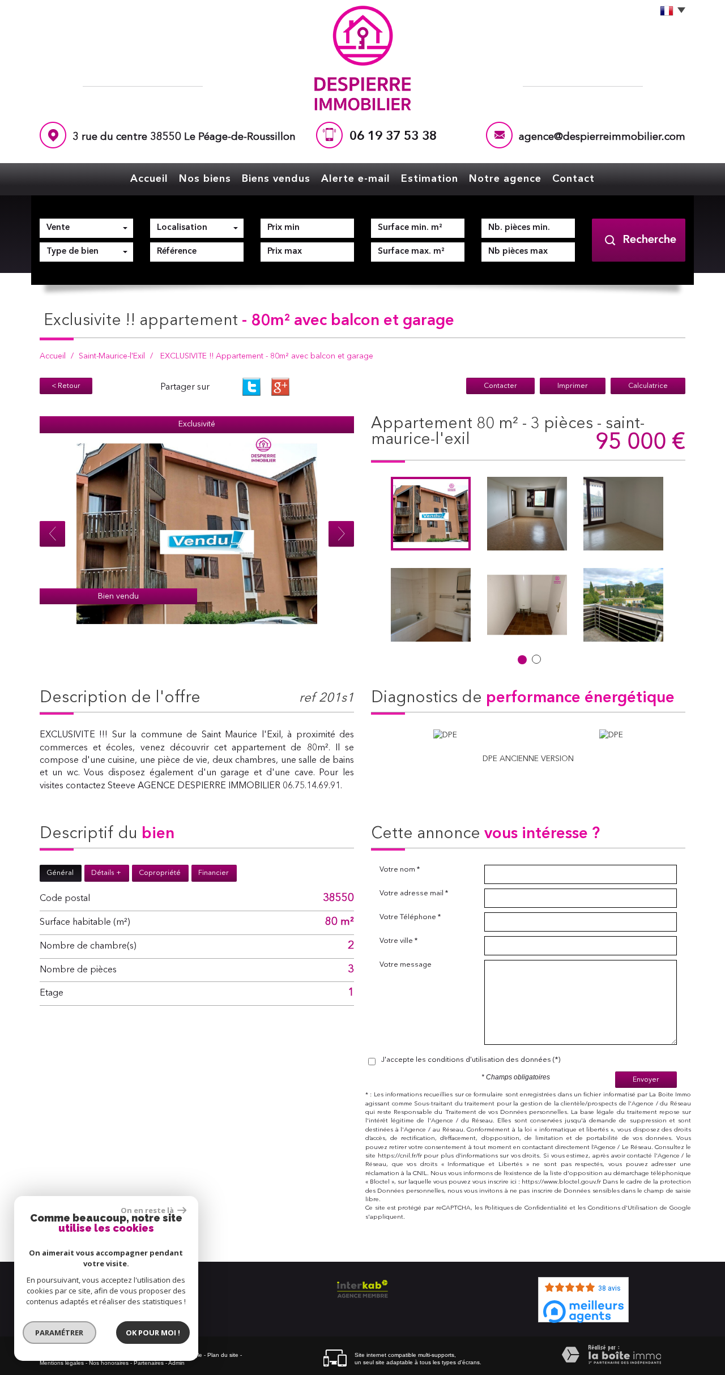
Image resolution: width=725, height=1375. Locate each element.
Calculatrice (648, 386)
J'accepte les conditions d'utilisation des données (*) (470, 1060)
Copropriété (160, 873)
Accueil (149, 179)
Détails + (106, 873)
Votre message (405, 964)
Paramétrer (60, 1332)
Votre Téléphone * (410, 917)
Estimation (429, 179)
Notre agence (505, 179)
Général (60, 873)
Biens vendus (276, 179)
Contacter (500, 386)
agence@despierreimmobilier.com (602, 137)
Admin (176, 1363)
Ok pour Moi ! (153, 1332)
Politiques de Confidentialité (526, 1208)
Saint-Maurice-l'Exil (112, 356)
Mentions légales (62, 1363)
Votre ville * (398, 941)
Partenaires (149, 1363)
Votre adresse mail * (413, 893)
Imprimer (572, 386)
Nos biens (205, 179)
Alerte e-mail (355, 179)
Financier (213, 873)
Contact (573, 179)
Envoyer (646, 1079)
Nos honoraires (109, 1363)
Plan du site (222, 1355)
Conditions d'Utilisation (623, 1208)
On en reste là (147, 1210)
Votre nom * (399, 869)
